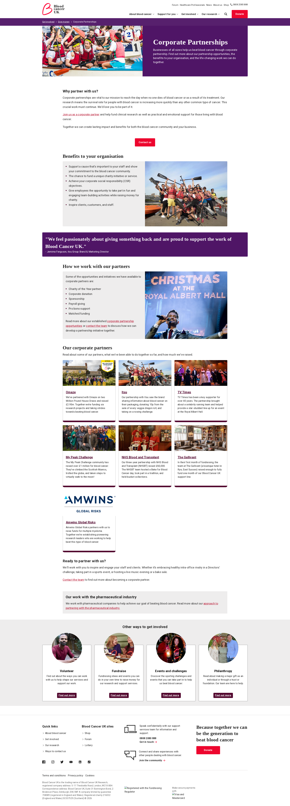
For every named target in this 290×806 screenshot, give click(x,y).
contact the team (96, 325)
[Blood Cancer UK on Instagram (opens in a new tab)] (55, 762)
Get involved (188, 14)
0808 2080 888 (240, 4)
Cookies (89, 775)
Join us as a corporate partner (81, 114)
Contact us (145, 142)
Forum (175, 5)
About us (217, 5)
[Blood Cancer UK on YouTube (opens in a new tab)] (74, 762)
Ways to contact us (55, 751)
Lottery (89, 745)
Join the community (150, 760)
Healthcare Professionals (192, 5)
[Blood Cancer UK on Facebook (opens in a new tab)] (46, 762)
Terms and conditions (54, 775)
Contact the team (73, 579)
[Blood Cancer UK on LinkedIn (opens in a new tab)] (83, 762)
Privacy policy (75, 775)
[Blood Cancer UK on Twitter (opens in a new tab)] (64, 762)
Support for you (167, 14)
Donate (239, 14)
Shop (226, 5)
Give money (64, 22)
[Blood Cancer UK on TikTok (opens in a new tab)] (92, 762)
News (209, 5)
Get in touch (147, 741)
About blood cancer (140, 14)
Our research (209, 14)
